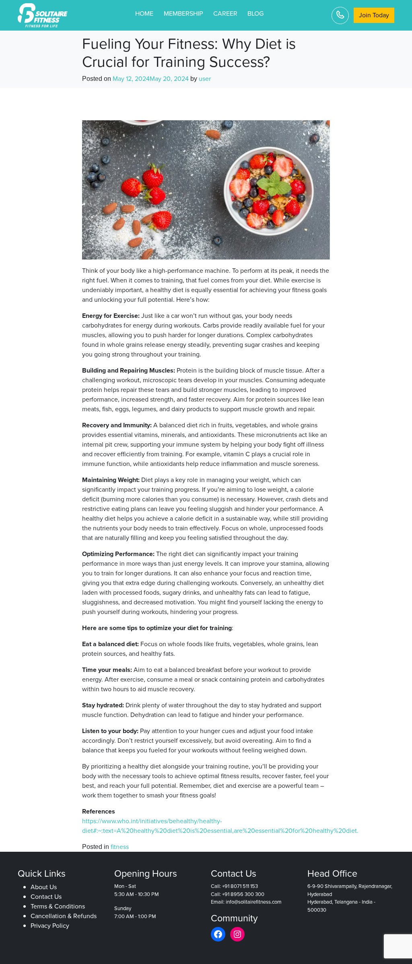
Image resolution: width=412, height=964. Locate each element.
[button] (389, 941)
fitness (120, 846)
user (205, 78)
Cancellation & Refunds (64, 916)
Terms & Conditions (58, 906)
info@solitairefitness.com (254, 902)
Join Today (374, 15)
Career (225, 13)
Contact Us (46, 897)
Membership (183, 13)
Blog (255, 13)
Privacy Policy (50, 926)
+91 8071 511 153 (240, 886)
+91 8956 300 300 (243, 894)
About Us (44, 887)
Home (144, 13)
